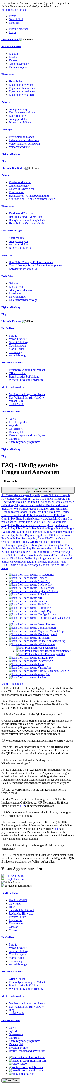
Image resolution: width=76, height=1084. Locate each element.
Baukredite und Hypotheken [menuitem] (25, 216)
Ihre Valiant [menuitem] (7, 328)
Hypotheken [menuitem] (16, 81)
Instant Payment (34, 531)
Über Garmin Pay (20, 521)
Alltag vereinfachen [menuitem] (20, 290)
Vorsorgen (34, 565)
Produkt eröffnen (19, 28)
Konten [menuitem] (13, 57)
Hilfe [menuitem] (12, 906)
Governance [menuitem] (16, 428)
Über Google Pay (26, 528)
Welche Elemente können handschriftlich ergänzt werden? (39, 740)
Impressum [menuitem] (15, 920)
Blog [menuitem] (3, 161)
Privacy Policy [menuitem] (17, 916)
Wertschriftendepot (25, 508)
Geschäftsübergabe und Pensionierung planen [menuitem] (35, 265)
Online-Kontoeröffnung (15, 541)
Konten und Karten (57, 505)
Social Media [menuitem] (16, 404)
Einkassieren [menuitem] (16, 192)
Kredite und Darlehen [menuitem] (21, 213)
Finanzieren (35, 511)
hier (22, 805)
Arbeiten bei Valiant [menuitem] (11, 362)
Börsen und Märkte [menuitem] (20, 122)
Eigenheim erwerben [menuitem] (21, 84)
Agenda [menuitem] (13, 425)
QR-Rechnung (39, 541)
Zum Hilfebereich (12, 683)
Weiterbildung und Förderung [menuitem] (26, 379)
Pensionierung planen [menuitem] (21, 136)
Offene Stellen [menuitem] (17, 373)
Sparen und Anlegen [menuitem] (11, 230)
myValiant (60, 538)
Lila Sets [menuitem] (14, 53)
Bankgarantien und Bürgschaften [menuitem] (28, 220)
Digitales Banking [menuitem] (10, 154)
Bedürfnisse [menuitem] (7, 276)
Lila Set (54, 565)
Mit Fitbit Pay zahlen (34, 515)
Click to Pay (28, 501)
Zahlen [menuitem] (5, 175)
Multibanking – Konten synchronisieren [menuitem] (32, 198)
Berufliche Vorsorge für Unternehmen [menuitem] (31, 262)
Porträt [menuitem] (13, 335)
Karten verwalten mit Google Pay (36, 525)
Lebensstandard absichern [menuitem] (24, 140)
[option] (31, 574)
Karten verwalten (11, 515)
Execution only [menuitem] (18, 115)
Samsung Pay (29, 538)
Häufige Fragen (46, 528)
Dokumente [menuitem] (16, 923)
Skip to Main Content (14, 9)
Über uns (14, 22)
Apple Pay (35, 495)
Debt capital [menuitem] (16, 432)
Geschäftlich (16, 19)
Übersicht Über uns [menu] (11, 321)
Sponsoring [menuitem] (15, 352)
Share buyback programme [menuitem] (24, 442)
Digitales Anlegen (63, 501)
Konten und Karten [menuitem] (11, 46)
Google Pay (38, 521)
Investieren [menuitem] (15, 293)
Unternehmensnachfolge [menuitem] (23, 300)
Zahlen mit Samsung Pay (16, 551)
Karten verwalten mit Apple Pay (26, 498)
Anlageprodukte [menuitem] (18, 119)
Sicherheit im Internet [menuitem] (21, 910)
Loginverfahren (53, 531)
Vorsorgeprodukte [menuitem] (19, 146)
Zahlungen (43, 508)
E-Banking (8, 505)
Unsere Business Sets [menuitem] (21, 189)
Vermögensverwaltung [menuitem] (22, 112)
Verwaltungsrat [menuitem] (17, 338)
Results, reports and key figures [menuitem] (27, 435)
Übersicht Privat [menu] (10, 39)
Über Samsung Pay (43, 551)
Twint (21, 558)
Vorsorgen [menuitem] (6, 129)
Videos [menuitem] (13, 930)
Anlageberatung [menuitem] (18, 109)
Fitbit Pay (48, 511)
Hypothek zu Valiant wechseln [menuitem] (26, 223)
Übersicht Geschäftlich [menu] (13, 168)
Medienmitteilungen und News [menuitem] (27, 394)
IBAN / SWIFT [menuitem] (18, 900)
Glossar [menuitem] (13, 926)
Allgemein (21, 505)
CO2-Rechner (44, 501)
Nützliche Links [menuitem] (9, 893)
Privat (12, 16)
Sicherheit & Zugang (47, 561)
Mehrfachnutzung (24, 561)
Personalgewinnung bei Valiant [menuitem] (27, 369)
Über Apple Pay (11, 501)
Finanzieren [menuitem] (7, 74)
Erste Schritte (62, 511)
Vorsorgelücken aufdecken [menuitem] (24, 143)
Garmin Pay (8, 518)
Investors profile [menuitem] (18, 422)
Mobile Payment (26, 535)
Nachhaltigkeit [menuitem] (17, 345)
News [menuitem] (12, 418)
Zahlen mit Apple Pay (57, 498)
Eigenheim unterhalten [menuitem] (22, 91)
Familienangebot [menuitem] (18, 67)
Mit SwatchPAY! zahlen (53, 555)
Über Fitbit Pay (56, 515)
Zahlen (45, 565)
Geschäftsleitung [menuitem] (18, 342)
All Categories (10, 495)
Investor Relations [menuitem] (10, 411)
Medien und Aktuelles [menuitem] (12, 387)
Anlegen (24, 495)
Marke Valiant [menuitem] (17, 348)
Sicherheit (7, 508)
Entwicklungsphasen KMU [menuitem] (25, 268)
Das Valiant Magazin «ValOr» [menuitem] (26, 397)
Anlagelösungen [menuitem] (18, 241)
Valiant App (32, 558)
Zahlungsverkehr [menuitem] (19, 63)
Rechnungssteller (25, 488)
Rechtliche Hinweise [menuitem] (21, 913)
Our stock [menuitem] (14, 438)
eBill (53, 508)
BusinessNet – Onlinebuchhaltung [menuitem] (29, 195)
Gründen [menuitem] (14, 283)
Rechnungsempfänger (14, 511)
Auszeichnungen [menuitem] (18, 355)
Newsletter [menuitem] (15, 903)
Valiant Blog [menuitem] (16, 400)
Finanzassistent (37, 505)
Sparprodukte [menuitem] (17, 237)
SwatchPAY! (46, 538)
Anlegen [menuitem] (5, 102)
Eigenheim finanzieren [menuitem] (22, 88)
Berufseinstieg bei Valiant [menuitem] (24, 376)
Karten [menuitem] (13, 60)
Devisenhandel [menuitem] (17, 296)
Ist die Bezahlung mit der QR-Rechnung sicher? (34, 714)
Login (12, 32)
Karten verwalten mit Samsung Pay (52, 548)
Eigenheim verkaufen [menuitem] (21, 94)
